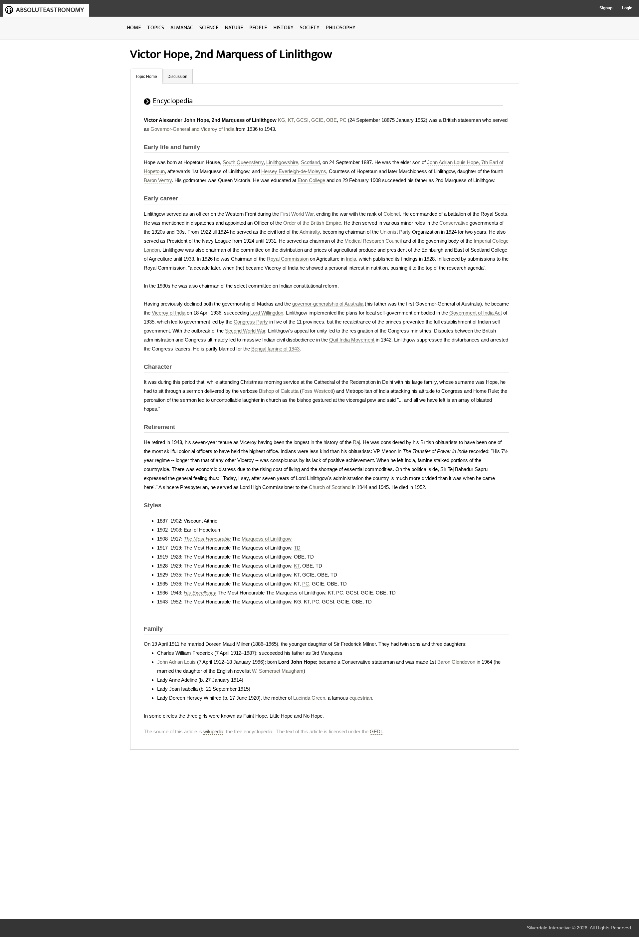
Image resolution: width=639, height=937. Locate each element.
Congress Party (251, 322)
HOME (134, 27)
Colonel (391, 214)
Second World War (245, 331)
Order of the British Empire (312, 223)
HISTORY (283, 27)
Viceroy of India (168, 313)
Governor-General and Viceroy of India (192, 129)
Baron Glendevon (456, 662)
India (351, 259)
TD (297, 548)
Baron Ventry (158, 180)
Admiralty (310, 232)
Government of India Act (475, 313)
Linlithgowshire (282, 162)
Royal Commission (288, 259)
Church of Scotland (329, 487)
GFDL (376, 731)
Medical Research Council (373, 241)
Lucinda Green (309, 698)
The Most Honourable (207, 539)
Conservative (453, 223)
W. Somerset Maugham (278, 671)
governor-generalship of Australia (327, 304)
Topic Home (146, 76)
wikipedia (213, 731)
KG (281, 120)
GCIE (317, 120)
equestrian (360, 698)
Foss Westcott (317, 391)
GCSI (302, 120)
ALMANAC (181, 27)
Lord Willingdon (266, 313)
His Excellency (200, 592)
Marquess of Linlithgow (267, 539)
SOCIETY (310, 27)
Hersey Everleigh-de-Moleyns (293, 171)
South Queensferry (243, 162)
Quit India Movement (351, 340)
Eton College (311, 180)
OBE (331, 120)
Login (627, 8)
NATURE (234, 27)
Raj (356, 442)
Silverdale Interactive (549, 927)
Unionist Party (395, 232)
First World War (297, 214)
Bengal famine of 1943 (275, 348)
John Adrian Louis (176, 662)
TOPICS (155, 27)
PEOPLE (258, 27)
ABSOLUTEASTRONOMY (50, 10)
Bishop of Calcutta (279, 391)
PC (342, 120)
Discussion (177, 76)
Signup (605, 8)
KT (291, 120)
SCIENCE (208, 27)
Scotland (310, 162)
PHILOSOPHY (340, 27)
